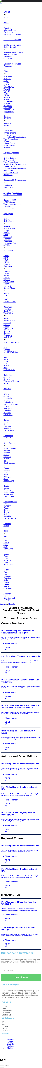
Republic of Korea (11, 404)
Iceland (7, 461)
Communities (9, 208)
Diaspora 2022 (10, 200)
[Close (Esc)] (1, 1065)
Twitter (10, 1042)
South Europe (9, 463)
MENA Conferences (12, 202)
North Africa (8, 250)
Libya (6, 260)
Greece (7, 470)
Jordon (6, 570)
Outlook (7, 83)
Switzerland (8, 494)
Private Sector (9, 143)
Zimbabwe (8, 335)
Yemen (6, 584)
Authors (7, 226)
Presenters (8, 175)
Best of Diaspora (10, 54)
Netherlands (9, 492)
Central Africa (9, 288)
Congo (6, 297)
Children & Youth (11, 173)
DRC (6, 300)
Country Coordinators (12, 40)
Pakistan (7, 426)
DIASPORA (8, 101)
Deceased (8, 241)
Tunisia (7, 264)
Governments (9, 145)
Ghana (6, 327)
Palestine (7, 578)
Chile (6, 361)
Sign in (3, 604)
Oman (6, 538)
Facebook (11, 1040)
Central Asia (9, 430)
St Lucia (7, 379)
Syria (6, 580)
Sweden (7, 450)
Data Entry (8, 108)
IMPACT (7, 600)
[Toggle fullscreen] (6, 1065)
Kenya (6, 273)
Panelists (7, 206)
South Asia (8, 415)
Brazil (6, 359)
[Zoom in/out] (8, 1065)
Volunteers (8, 56)
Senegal (7, 333)
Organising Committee (13, 193)
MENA (6, 99)
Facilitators (8, 32)
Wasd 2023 (8, 187)
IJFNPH (7, 85)
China (6, 394)
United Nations (10, 133)
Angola (6, 293)
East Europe (9, 496)
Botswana (8, 307)
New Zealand (9, 598)
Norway (7, 455)
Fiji (5, 596)
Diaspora (7, 231)
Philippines (8, 402)
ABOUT (7, 12)
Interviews (8, 237)
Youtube (10, 1046)
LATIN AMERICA (11, 352)
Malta (6, 479)
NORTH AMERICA (11, 342)
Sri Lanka (7, 428)
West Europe (9, 481)
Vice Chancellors (11, 139)
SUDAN (7, 104)
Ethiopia (7, 271)
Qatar (6, 545)
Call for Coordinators (12, 45)
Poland (6, 508)
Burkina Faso (9, 321)
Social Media (9, 112)
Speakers (7, 147)
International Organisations (15, 137)
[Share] (3, 1065)
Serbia (6, 514)
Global (6, 219)
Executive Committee (12, 64)
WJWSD (7, 89)
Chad (6, 295)
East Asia (7, 389)
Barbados (8, 375)
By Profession (9, 221)
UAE (5, 547)
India (6, 422)
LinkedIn (10, 1044)
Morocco (7, 262)
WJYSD (7, 91)
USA (5, 348)
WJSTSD (7, 79)
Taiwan (6, 406)
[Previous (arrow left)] (1, 1067)
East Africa (8, 266)
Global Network (10, 47)
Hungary (7, 506)
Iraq (5, 574)
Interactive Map (10, 243)
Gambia (7, 325)
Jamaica (7, 377)
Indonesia (8, 398)
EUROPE (8, 438)
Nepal (6, 424)
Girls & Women (10, 170)
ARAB (6, 586)
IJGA (6, 93)
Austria (6, 488)
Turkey (6, 582)
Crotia (6, 504)
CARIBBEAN (9, 370)
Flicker (10, 1048)
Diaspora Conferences (13, 195)
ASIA (6, 383)
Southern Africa (10, 302)
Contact (7, 116)
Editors (6, 71)
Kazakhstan (8, 436)
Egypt (6, 258)
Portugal (7, 477)
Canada (7, 350)
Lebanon (7, 576)
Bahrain (7, 536)
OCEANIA (8, 589)
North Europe (9, 443)
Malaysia (7, 400)
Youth (6, 235)
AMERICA (8, 337)
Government (9, 160)
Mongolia (7, 413)
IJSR (6, 81)
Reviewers (8, 106)
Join (5, 114)
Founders (7, 28)
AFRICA (7, 97)
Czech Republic (10, 502)
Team (6, 17)
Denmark (7, 457)
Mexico (6, 366)
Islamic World (9, 228)
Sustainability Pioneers (13, 52)
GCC (6, 531)
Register (11, 604)
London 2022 (9, 185)
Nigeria (7, 331)
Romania (7, 510)
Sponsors (7, 239)
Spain (6, 474)
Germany (7, 490)
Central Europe (10, 518)
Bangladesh (9, 420)
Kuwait (6, 543)
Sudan (6, 284)
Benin (6, 318)
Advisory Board (10, 30)
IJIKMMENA (9, 87)
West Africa (8, 313)
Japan (6, 396)
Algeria (6, 256)
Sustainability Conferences (15, 180)
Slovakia (7, 516)
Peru (5, 368)
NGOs (6, 141)
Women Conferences (12, 204)
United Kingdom (10, 448)
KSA (5, 541)
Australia (7, 594)
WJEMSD (8, 77)
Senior (6, 125)
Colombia (8, 363)
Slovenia (7, 524)
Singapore (8, 408)
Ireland (6, 459)
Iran (5, 572)
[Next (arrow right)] (3, 1067)
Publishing (8, 66)
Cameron (7, 323)
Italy (5, 472)
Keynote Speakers (11, 153)
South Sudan (9, 282)
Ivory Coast (8, 329)
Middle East (8, 565)
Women (7, 233)
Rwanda (7, 276)
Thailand (7, 411)
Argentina (8, 357)
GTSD (6, 95)
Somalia (7, 278)
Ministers (7, 135)
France (6, 468)
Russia (6, 512)
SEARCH (8, 118)
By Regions (8, 214)
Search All (8, 123)
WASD (6, 23)
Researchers (9, 110)
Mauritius (7, 309)
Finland (7, 453)
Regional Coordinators (13, 34)
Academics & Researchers (15, 164)
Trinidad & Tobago (11, 381)
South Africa (9, 311)
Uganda (7, 280)
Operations (8, 59)
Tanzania (7, 286)
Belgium (7, 486)
